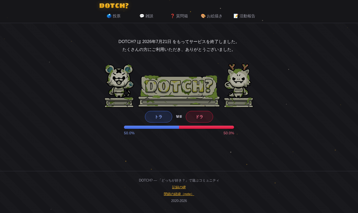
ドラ (199, 116)
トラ (158, 116)
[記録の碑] (179, 91)
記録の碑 (179, 187)
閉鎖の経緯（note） (179, 194)
